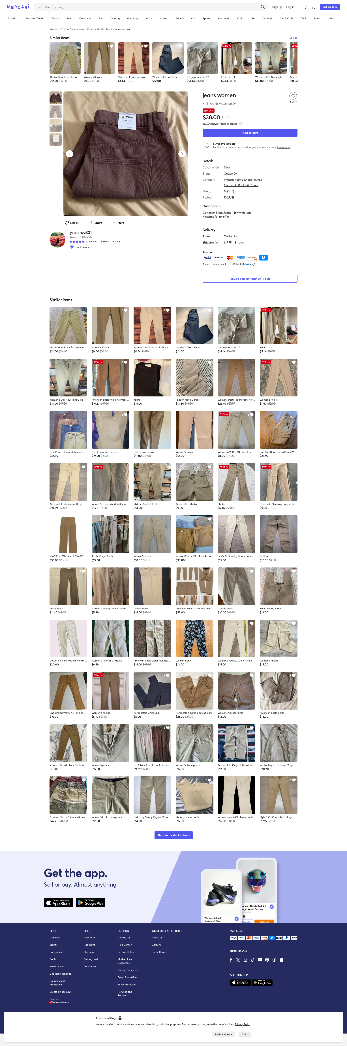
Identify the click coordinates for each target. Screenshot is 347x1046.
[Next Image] (182, 154)
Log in (290, 7)
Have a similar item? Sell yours (250, 278)
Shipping (89, 952)
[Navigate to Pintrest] (267, 959)
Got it (245, 1034)
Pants (90, 29)
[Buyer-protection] (240, 123)
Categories (56, 952)
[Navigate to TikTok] (252, 959)
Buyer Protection (127, 977)
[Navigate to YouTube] (260, 959)
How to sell (90, 937)
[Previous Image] (70, 154)
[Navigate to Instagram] (245, 959)
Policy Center (159, 952)
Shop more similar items (173, 835)
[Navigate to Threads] (274, 959)
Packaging (89, 944)
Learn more (283, 147)
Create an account (60, 991)
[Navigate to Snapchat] (281, 959)
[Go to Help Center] (217, 167)
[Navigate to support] (233, 938)
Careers (156, 944)
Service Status (126, 952)
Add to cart (250, 133)
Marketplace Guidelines (125, 960)
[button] (305, 6)
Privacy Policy (242, 1024)
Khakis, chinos (104, 29)
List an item (330, 6)
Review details (223, 1034)
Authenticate (91, 966)
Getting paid (91, 959)
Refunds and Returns (125, 993)
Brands (53, 944)
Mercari (54, 29)
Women (80, 29)
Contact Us (124, 937)
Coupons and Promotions (57, 982)
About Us (157, 937)
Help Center (124, 944)
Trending (54, 937)
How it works (57, 966)
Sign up (277, 7)
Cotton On (67, 29)
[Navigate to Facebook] (231, 959)
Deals (53, 959)
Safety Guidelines (127, 970)
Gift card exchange (60, 973)
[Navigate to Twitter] (238, 959)
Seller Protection (127, 984)
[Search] (262, 6)
